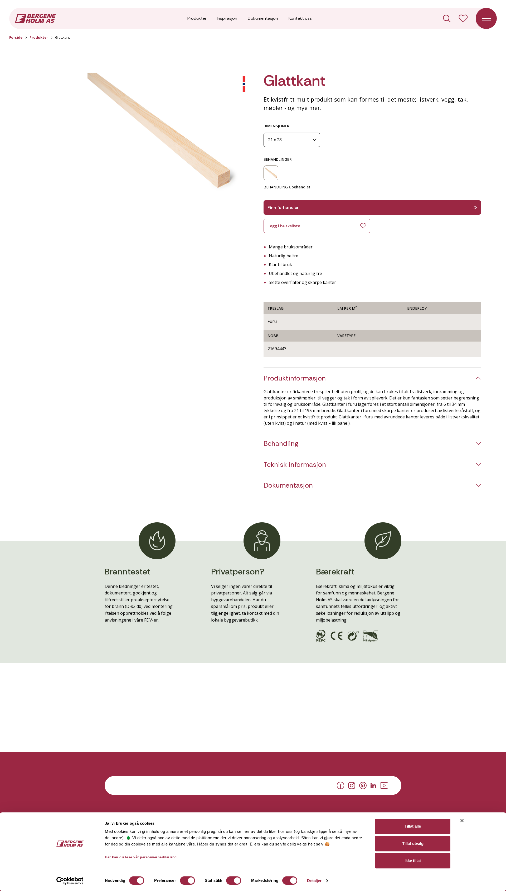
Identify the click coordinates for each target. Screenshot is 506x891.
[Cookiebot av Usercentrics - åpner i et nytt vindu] (70, 881)
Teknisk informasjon (295, 464)
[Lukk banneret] (462, 820)
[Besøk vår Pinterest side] (363, 785)
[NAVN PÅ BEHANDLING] (271, 173)
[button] (164, 136)
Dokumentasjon (263, 18)
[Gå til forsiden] (35, 18)
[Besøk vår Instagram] (351, 785)
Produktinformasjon (295, 378)
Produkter (196, 18)
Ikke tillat (413, 860)
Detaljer (314, 880)
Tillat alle (413, 826)
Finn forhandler (283, 207)
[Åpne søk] (447, 18)
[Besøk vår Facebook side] (340, 785)
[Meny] (486, 18)
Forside (15, 37)
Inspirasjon (227, 18)
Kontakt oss (300, 18)
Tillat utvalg (413, 843)
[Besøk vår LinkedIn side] (373, 785)
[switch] (187, 880)
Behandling (281, 443)
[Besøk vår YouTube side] (384, 785)
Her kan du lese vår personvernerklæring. (141, 857)
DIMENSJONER (276, 125)
